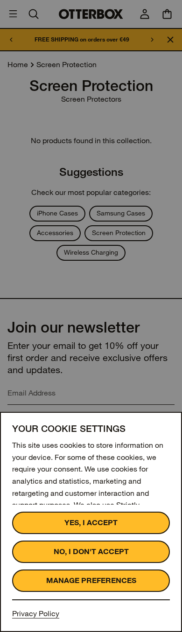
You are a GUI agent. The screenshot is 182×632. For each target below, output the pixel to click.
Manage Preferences (91, 580)
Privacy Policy (35, 613)
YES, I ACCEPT (91, 522)
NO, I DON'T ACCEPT (91, 551)
